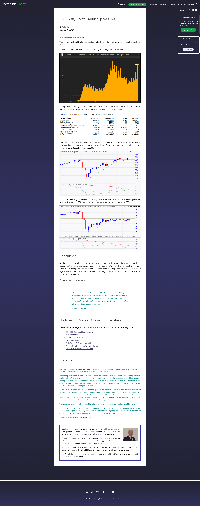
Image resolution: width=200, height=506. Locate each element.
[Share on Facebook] (186, 10)
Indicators (162, 4)
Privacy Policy (98, 499)
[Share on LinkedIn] (193, 10)
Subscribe (182, 4)
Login (122, 4)
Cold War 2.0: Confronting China (80, 343)
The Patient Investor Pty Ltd (87, 369)
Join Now (188, 49)
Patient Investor (98, 434)
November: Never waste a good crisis (82, 346)
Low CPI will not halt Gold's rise (79, 348)
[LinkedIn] (87, 492)
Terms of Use (110, 499)
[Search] (196, 4)
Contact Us (87, 499)
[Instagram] (108, 492)
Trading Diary (82, 434)
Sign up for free (137, 4)
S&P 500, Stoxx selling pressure (79, 332)
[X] (92, 492)
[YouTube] (97, 492)
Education (152, 4)
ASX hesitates (72, 334)
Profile (191, 4)
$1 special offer (92, 327)
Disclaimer (80, 37)
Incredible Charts (110, 431)
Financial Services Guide (81, 417)
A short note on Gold (75, 337)
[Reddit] (113, 492)
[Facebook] (103, 492)
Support (172, 4)
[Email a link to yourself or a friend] (196, 10)
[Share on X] (190, 10)
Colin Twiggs (67, 27)
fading (130, 145)
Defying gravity (72, 340)
